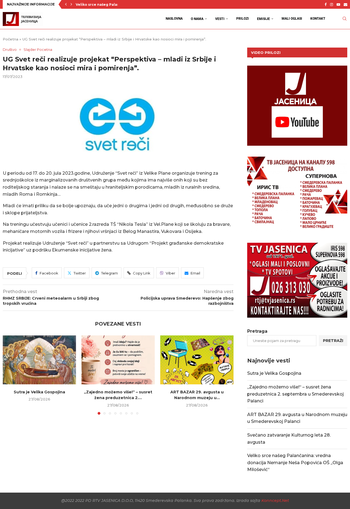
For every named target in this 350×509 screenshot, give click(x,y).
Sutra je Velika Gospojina (39, 392)
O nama (197, 19)
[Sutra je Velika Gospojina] (39, 359)
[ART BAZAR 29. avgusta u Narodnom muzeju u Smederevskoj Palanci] (197, 359)
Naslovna (174, 19)
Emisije (263, 19)
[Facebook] (325, 4)
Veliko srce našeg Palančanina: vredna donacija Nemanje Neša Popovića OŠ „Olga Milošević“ (295, 462)
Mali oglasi (292, 19)
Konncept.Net (275, 500)
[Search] (344, 19)
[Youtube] (338, 4)
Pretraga (257, 331)
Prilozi (242, 19)
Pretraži (333, 340)
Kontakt (317, 19)
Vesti (219, 19)
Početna (10, 39)
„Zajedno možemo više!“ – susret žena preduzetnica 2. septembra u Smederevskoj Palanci (295, 393)
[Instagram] (331, 4)
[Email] (345, 4)
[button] (66, 4)
